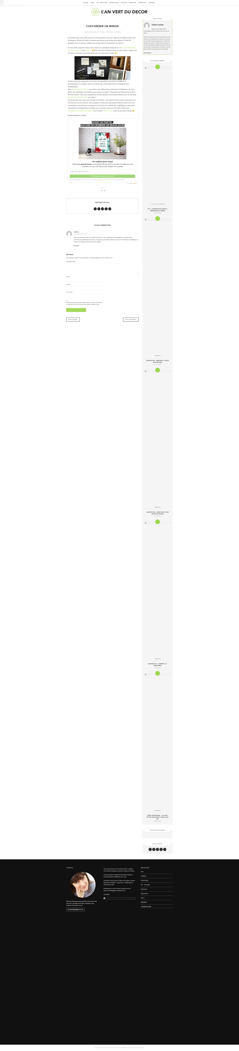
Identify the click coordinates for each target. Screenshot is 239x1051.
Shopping (152, 2)
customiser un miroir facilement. (80, 111)
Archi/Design (114, 2)
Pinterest (120, 871)
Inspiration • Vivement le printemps (157, 664)
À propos (144, 902)
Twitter (126, 871)
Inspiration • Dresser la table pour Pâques (157, 361)
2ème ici (88, 50)
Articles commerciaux (90, 32)
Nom (68, 276)
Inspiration (142, 2)
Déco (92, 2)
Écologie (124, 2)
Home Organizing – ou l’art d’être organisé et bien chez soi (157, 817)
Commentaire (71, 261)
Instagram (115, 871)
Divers (143, 898)
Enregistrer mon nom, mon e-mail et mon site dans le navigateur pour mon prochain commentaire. (84, 303)
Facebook (108, 871)
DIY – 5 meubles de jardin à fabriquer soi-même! (157, 209)
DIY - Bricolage (101, 32)
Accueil (86, 2)
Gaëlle (76, 232)
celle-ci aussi (108, 111)
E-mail (68, 284)
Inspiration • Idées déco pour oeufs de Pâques (158, 513)
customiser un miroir (80, 89)
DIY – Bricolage (102, 2)
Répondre (76, 245)
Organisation (144, 893)
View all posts (147, 53)
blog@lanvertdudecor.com (118, 890)
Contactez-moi (146, 906)
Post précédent (130, 319)
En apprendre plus (75, 909)
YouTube (131, 871)
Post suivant (73, 319)
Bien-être (133, 2)
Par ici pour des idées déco (78, 97)
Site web (69, 292)
